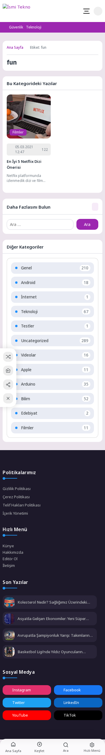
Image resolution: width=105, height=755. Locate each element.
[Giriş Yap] (98, 11)
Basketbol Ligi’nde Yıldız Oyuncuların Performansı (50, 651)
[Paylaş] (8, 384)
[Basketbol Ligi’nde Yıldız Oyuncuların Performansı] (9, 652)
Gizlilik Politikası (17, 488)
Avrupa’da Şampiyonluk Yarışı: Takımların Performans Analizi (54, 635)
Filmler (18, 132)
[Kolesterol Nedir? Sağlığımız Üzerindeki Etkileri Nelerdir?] (9, 603)
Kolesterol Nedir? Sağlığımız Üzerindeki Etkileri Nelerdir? (52, 602)
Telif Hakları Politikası (22, 505)
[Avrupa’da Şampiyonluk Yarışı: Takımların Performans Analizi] (9, 635)
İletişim (9, 565)
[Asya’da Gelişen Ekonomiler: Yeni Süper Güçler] (9, 619)
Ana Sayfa (15, 47)
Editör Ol (10, 558)
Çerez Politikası (16, 496)
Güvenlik (16, 27)
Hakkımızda (13, 552)
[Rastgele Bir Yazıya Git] (8, 357)
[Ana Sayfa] (8, 371)
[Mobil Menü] (86, 11)
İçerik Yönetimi (15, 513)
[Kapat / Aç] (8, 398)
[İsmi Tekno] (21, 11)
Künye (8, 545)
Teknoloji (33, 27)
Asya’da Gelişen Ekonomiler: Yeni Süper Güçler (52, 618)
